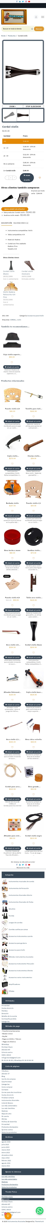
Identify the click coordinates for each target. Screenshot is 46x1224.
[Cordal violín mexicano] (30, 265)
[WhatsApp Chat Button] (39, 1210)
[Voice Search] (32, 29)
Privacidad (6, 1005)
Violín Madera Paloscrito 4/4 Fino (9, 294)
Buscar (39, 29)
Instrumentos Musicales (10, 1100)
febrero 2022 (6, 1160)
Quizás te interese (13, 1172)
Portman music (7, 1197)
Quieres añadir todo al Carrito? (14, 209)
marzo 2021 (6, 1166)
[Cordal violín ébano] (11, 265)
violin (19, 320)
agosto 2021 (6, 1163)
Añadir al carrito (27, 177)
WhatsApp (5, 1044)
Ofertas (4, 1119)
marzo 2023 (6, 1150)
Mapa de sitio (7, 1114)
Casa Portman (7, 1082)
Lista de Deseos (7, 1103)
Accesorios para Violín (35, 316)
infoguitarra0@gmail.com (11, 1058)
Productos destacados (10, 1127)
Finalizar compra (8, 1098)
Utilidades (9, 1001)
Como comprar (7, 1087)
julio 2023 (5, 1144)
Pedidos (5, 1011)
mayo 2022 (6, 1158)
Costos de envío (8, 1008)
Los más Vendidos (8, 1108)
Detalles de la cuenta (9, 1016)
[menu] (43, 16)
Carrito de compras (9, 1079)
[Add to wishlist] (40, 178)
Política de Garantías (9, 1122)
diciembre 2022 (7, 1155)
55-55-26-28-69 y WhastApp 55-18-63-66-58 (17, 1060)
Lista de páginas (12, 1066)
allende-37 (6, 1074)
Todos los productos (9, 1132)
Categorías (9, 875)
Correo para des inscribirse (12, 1092)
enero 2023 (6, 1152)
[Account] (36, 17)
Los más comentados (9, 1106)
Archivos (9, 1137)
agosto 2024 (6, 1142)
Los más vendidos (8, 1176)
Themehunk (39, 1221)
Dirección (5, 1013)
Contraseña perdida (9, 1019)
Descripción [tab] (6, 223)
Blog (3, 1076)
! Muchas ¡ (5, 1071)
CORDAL (13, 320)
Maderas (5, 1111)
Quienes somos (7, 1130)
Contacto (5, 1090)
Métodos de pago (12, 1026)
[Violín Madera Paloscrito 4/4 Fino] (11, 286)
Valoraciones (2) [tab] (20, 223)
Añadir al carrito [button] (13, 367)
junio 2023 (5, 1147)
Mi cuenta (5, 1116)
